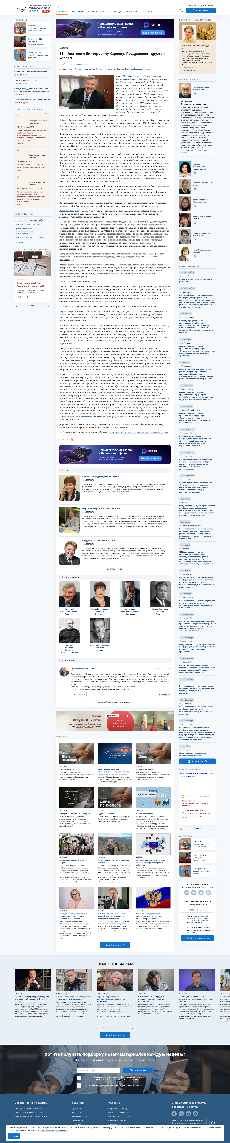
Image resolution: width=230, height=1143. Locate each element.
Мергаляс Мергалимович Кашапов (109, 69)
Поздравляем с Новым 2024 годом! (74, 813)
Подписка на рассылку (117, 1108)
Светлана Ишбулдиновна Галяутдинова (200, 166)
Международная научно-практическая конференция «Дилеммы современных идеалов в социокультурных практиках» (197, 648)
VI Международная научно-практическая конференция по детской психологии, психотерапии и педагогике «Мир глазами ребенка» (196, 396)
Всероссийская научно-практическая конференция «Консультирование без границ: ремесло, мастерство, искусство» (196, 689)
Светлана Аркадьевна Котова (203, 184)
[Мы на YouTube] (201, 892)
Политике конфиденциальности (54, 1130)
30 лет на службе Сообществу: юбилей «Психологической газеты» (114, 770)
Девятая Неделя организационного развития (195, 280)
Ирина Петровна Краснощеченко (200, 200)
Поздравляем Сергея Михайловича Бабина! (113, 861)
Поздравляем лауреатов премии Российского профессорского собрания (150, 862)
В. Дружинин (150, 404)
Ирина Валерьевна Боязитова (201, 234)
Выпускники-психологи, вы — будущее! (72, 861)
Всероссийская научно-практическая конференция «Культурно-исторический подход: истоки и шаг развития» (196, 710)
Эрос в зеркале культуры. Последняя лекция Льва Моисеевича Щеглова (32, 998)
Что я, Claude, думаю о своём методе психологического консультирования (31, 90)
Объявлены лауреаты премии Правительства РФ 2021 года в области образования (150, 916)
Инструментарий (96, 12)
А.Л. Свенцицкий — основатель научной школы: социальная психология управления (112, 916)
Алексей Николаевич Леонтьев (86, 416)
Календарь (147, 12)
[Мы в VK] (193, 892)
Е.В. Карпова (158, 172)
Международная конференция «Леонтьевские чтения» (193, 754)
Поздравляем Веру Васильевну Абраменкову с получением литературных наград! (73, 916)
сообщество (66, 64)
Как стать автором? (115, 568)
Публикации (62, 12)
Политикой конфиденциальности (197, 917)
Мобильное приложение (118, 1112)
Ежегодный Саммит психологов (27, 1108)
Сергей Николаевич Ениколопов (201, 88)
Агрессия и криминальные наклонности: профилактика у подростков (111, 999)
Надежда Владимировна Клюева (81, 69)
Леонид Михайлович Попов (83, 668)
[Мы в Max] (208, 892)
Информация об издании (119, 1116)
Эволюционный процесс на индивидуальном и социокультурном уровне (196, 999)
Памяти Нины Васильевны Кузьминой (31, 72)
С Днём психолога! (67, 769)
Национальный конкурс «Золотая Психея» (32, 1116)
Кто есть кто (78, 12)
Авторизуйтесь (104, 702)
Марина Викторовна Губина (202, 217)
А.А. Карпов (102, 175)
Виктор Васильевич (117, 392)
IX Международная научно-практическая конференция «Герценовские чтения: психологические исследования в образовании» (194, 418)
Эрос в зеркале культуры (25, 80)
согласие (194, 920)
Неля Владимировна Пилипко (202, 251)
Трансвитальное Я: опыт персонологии (32, 99)
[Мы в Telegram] (186, 892)
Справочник (132, 12)
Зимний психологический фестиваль (30, 1112)
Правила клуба (114, 1124)
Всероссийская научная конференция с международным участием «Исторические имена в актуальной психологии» (197, 604)
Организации (115, 12)
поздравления (82, 64)
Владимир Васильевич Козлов (138, 69)
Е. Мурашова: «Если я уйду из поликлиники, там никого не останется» (151, 999)
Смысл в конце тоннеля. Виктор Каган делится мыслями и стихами (73, 998)
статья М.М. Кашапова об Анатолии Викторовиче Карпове (139, 432)
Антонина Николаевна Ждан (196, 45)
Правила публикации (117, 1120)
